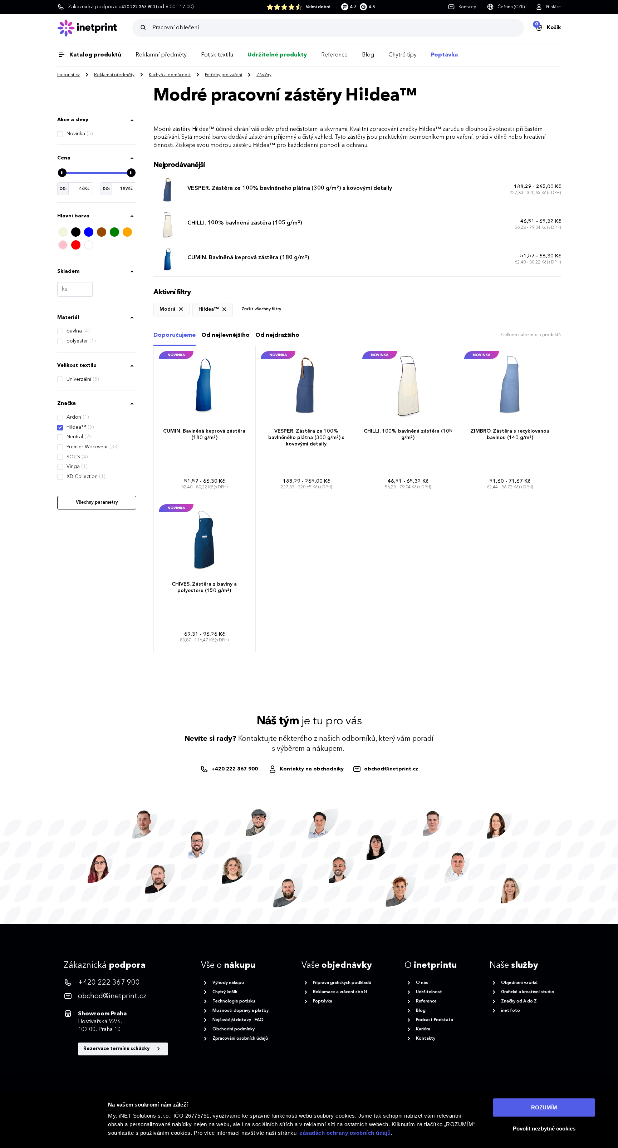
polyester (81, 341)
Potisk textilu (217, 55)
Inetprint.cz (68, 75)
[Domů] (94, 28)
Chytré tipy (402, 55)
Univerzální (83, 379)
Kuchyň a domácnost (170, 75)
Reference (334, 55)
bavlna (78, 331)
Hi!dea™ (80, 427)
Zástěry (263, 75)
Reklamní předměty (161, 55)
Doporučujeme (174, 335)
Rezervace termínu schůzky (117, 1048)
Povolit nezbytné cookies (544, 1128)
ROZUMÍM (544, 1107)
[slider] (62, 172)
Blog (368, 55)
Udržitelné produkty (277, 55)
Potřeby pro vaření (223, 75)
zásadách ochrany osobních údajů (345, 1133)
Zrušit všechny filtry (261, 309)
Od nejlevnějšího (225, 335)
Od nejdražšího (277, 335)
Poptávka (444, 55)
